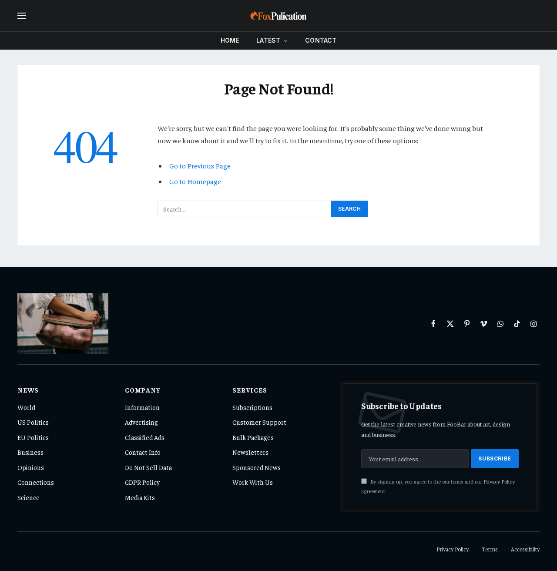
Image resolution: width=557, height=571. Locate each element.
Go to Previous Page (200, 165)
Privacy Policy (499, 481)
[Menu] (21, 16)
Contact (320, 40)
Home (230, 40)
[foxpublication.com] (278, 15)
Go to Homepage (195, 181)
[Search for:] (245, 209)
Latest (268, 40)
